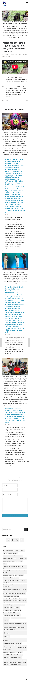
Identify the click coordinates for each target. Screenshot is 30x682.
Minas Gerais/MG (17, 610)
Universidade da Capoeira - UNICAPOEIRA (12, 657)
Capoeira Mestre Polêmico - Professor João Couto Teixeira (14, 571)
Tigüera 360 (12, 652)
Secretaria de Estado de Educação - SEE (12, 643)
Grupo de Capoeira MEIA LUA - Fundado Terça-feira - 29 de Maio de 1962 (14, 585)
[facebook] (8, 540)
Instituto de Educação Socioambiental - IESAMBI (14, 605)
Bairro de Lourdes (23, 558)
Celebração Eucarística (8, 575)
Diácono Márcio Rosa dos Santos (10, 577)
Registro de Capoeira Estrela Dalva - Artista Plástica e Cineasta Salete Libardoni (14, 624)
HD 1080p (5, 593)
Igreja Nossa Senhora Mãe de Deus (11, 596)
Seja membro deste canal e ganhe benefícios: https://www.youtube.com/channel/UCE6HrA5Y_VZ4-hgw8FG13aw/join (15, 647)
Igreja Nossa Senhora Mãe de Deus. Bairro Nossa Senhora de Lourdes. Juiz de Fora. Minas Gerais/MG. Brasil (15, 600)
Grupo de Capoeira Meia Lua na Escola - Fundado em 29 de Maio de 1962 (15, 590)
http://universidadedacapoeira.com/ (17, 593)
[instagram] (17, 540)
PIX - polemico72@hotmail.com (18, 618)
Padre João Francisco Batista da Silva (11, 615)
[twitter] (13, 540)
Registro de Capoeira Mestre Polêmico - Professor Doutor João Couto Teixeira (14, 628)
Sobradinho (5, 652)
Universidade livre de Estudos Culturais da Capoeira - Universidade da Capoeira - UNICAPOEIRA (15, 663)
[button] (26, 529)
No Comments (6, 56)
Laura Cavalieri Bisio (14, 607)
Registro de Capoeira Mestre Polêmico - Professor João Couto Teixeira (14, 632)
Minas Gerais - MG (7, 610)
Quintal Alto (5, 620)
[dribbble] (22, 540)
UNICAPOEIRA (6, 654)
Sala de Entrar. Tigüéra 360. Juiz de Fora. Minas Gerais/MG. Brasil (13, 639)
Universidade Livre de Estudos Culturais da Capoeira (14, 660)
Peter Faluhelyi (6, 618)
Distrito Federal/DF (19, 575)
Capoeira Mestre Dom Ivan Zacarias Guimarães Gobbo (13, 567)
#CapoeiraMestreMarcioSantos (10, 553)
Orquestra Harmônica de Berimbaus (11, 612)
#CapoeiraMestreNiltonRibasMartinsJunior (12, 556)
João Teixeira (18, 54)
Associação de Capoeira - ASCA (10, 558)
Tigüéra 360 (19, 652)
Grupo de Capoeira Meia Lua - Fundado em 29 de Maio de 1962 (14, 581)
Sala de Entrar (6, 636)
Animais (25, 54)
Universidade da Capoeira (16, 654)
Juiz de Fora (6, 607)
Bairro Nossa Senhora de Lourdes (10, 561)
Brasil (21, 561)
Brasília (5, 563)
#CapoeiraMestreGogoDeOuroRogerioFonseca (13, 550)
